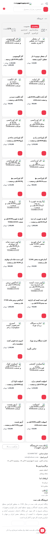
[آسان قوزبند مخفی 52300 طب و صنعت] (36, 249)
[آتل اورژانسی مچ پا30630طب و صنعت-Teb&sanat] (13, 168)
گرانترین (27, 33)
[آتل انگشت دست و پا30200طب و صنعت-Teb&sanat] (13, 86)
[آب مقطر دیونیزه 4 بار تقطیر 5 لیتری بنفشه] (36, 46)
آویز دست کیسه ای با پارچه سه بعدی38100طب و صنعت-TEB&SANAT (37, 303)
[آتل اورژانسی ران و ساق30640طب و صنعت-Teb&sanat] (36, 127)
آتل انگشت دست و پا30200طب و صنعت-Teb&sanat (15, 100)
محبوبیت (27, 26)
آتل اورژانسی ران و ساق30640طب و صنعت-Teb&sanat (38, 141)
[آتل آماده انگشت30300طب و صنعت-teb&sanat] (36, 86)
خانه (45, 18)
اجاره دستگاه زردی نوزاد (38, 341)
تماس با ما (44, 486)
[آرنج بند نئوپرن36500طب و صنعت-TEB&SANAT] (13, 208)
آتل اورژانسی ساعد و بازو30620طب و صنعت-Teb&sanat (15, 141)
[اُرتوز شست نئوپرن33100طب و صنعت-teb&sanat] (13, 411)
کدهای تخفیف (43, 470)
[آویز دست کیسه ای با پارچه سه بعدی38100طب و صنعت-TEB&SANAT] (36, 289)
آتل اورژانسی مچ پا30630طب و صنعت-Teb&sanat (15, 181)
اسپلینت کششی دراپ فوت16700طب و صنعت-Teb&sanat (38, 384)
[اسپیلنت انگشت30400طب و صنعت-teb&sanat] (36, 411)
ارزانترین (35, 33)
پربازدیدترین (33, 30)
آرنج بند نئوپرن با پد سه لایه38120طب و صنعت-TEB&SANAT (39, 222)
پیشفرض (35, 26)
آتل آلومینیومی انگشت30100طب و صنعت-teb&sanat (13, 59)
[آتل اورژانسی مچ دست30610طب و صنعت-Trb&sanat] (36, 168)
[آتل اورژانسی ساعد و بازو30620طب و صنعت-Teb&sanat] (13, 127)
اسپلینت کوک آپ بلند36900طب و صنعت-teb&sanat (15, 384)
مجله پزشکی (43, 474)
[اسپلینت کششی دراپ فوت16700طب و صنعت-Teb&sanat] (36, 371)
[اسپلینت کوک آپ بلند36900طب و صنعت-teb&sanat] (13, 371)
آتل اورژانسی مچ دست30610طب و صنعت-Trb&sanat (38, 181)
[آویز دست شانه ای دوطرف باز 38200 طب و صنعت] (13, 249)
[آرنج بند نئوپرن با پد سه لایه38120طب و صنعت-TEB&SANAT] (36, 208)
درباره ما (45, 483)
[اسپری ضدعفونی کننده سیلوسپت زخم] (13, 330)
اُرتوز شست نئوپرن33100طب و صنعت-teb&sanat (13, 425)
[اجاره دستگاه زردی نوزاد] (36, 330)
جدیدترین (24, 30)
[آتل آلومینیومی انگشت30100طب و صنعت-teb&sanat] (13, 46)
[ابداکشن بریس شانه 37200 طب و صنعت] (13, 289)
